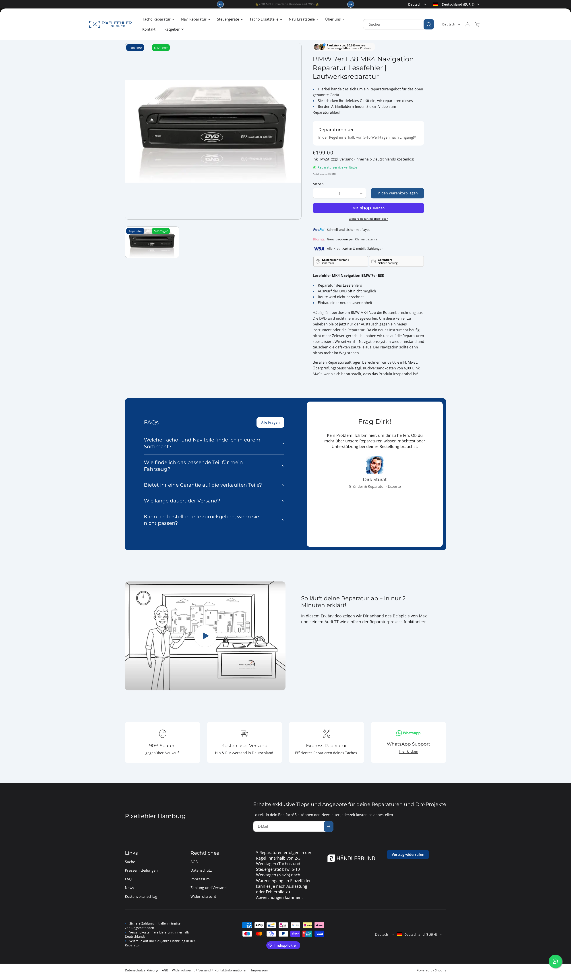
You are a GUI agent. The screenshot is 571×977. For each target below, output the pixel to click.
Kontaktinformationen (231, 970)
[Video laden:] (205, 635)
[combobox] (398, 24)
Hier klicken (408, 751)
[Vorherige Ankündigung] (220, 4)
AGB (165, 970)
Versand (346, 159)
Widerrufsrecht (183, 970)
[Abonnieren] (328, 826)
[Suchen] (429, 24)
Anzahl (319, 183)
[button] (157, 19)
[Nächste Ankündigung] (350, 4)
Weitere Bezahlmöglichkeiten (368, 219)
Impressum (259, 970)
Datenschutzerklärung (141, 970)
